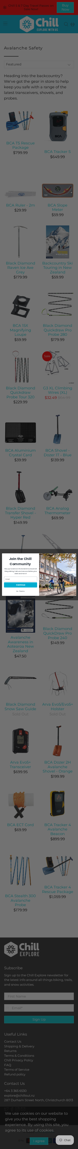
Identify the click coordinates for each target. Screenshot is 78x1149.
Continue (20, 584)
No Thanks (20, 591)
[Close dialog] (73, 555)
